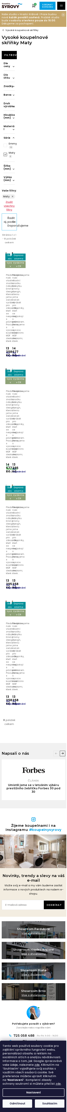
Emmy (13, 145)
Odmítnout (17, 1103)
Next (62, 753)
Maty (12, 154)
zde (37, 1065)
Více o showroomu (33, 933)
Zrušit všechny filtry (9, 206)
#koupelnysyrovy (45, 829)
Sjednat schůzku (47, 5)
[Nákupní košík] (34, 5)
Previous (56, 753)
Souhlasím (49, 1103)
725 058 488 (25, 1036)
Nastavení (33, 1092)
